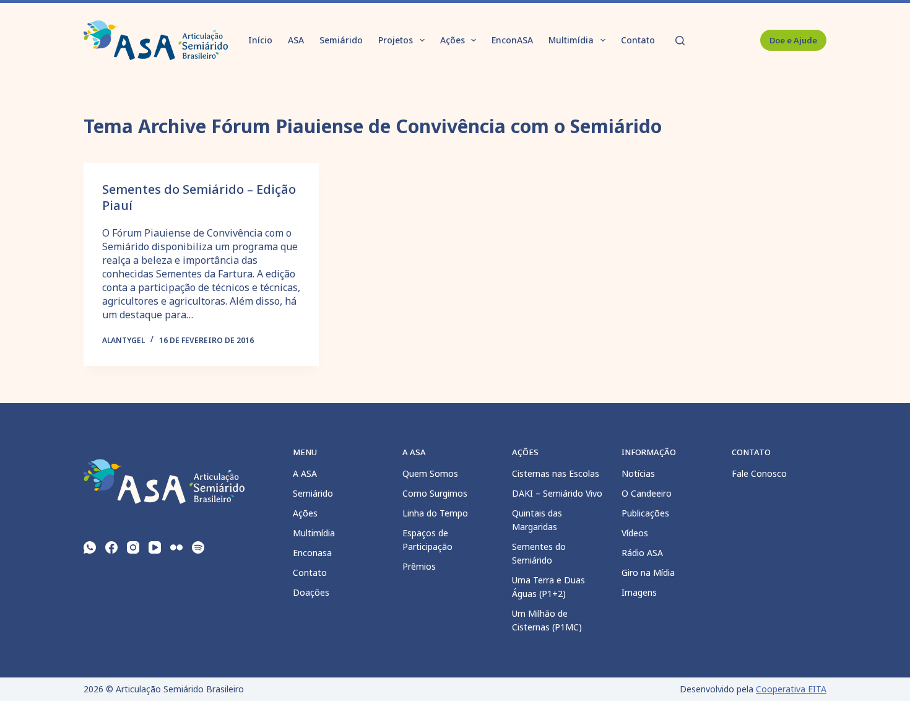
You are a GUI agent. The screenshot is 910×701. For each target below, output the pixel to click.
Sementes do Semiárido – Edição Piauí (199, 197)
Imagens (639, 592)
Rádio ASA (642, 553)
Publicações (645, 513)
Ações (452, 40)
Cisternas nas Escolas (555, 473)
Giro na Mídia (648, 572)
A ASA (305, 473)
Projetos (395, 40)
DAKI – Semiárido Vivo (557, 493)
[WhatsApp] (90, 547)
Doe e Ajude (793, 40)
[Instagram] (133, 547)
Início (260, 40)
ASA (296, 40)
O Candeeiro (647, 493)
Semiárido (341, 40)
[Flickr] (176, 547)
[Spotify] (198, 547)
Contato (638, 40)
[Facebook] (111, 547)
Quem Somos (430, 473)
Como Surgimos (434, 493)
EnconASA (512, 40)
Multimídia (571, 40)
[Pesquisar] (680, 40)
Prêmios (419, 566)
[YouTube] (155, 547)
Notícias (638, 473)
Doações (311, 592)
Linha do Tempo (435, 513)
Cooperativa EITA (791, 689)
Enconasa (312, 553)
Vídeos (635, 533)
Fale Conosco (759, 473)
